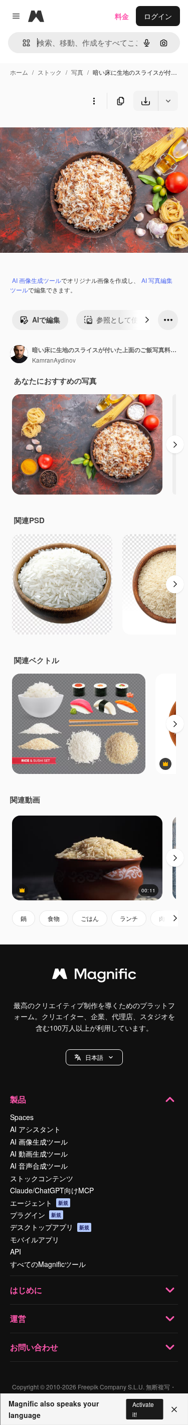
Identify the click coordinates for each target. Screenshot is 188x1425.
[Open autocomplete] (22, 43)
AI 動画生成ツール (39, 1154)
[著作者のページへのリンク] (19, 355)
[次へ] (147, 320)
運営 (18, 1318)
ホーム (19, 72)
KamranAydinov (54, 360)
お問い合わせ (34, 1347)
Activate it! (143, 1409)
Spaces (22, 1117)
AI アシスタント (35, 1129)
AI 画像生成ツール (36, 280)
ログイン (158, 16)
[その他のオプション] (94, 101)
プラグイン (35, 1215)
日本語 (94, 1057)
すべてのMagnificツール (48, 1264)
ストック (50, 72)
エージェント (39, 1203)
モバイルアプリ (34, 1239)
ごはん (90, 918)
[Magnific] (94, 976)
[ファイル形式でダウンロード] (168, 101)
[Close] (174, 1409)
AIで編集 (46, 319)
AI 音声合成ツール (39, 1166)
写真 (77, 72)
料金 (122, 16)
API (15, 1251)
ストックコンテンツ (41, 1178)
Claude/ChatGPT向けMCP (52, 1190)
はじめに (26, 1290)
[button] (94, 1057)
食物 (54, 918)
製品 (18, 1099)
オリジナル (69, 134)
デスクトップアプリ (49, 1227)
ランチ (129, 918)
